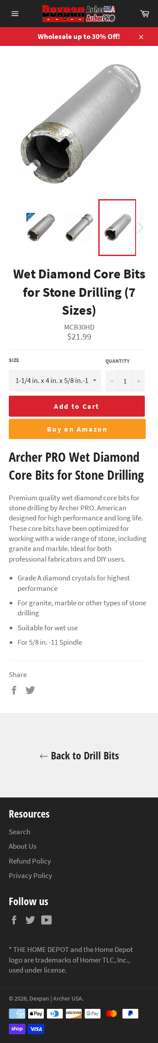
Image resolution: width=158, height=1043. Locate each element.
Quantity (117, 361)
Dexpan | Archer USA (55, 998)
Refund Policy (30, 861)
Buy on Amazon (77, 429)
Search (19, 831)
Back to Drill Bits (83, 755)
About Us (22, 846)
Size (14, 360)
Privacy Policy (30, 875)
